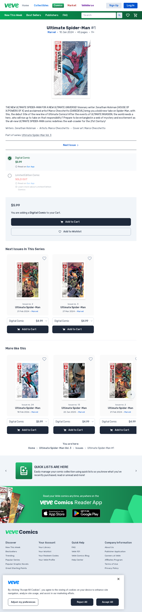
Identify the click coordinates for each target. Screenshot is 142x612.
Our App (30, 166)
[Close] (118, 579)
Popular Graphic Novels (17, 564)
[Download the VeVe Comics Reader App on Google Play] (86, 513)
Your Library (45, 547)
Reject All (82, 602)
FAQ (74, 547)
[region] (63, 592)
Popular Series (13, 560)
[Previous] (6, 471)
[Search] (119, 15)
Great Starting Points (16, 568)
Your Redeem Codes (49, 555)
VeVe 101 (76, 551)
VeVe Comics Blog (80, 555)
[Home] (12, 5)
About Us (109, 547)
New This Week (13, 547)
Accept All (107, 602)
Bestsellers (11, 551)
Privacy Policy (112, 568)
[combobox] (27, 321)
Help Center (77, 560)
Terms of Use (111, 564)
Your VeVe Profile (47, 560)
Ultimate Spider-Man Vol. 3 (36, 135)
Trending (10, 555)
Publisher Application (115, 551)
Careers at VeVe (113, 555)
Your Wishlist (45, 551)
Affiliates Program (114, 560)
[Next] (131, 394)
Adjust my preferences (23, 602)
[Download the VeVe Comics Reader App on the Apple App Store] (54, 513)
